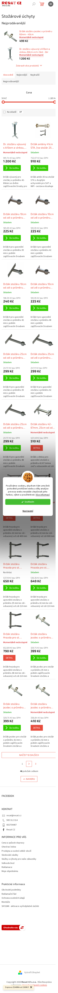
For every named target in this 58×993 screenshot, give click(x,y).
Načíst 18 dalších (29, 755)
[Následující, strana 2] (29, 764)
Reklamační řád (9, 894)
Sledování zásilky (10, 855)
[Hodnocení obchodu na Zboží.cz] (13, 927)
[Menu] (51, 4)
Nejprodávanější (11, 81)
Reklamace (7, 867)
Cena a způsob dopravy (13, 842)
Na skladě (14, 112)
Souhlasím (29, 501)
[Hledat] (34, 4)
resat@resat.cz (13, 815)
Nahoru (30, 779)
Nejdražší (34, 75)
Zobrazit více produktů (27, 65)
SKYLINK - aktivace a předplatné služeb (20, 906)
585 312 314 (12, 820)
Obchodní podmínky (11, 889)
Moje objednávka (10, 871)
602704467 (11, 824)
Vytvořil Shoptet (32, 972)
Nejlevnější (22, 75)
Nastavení (28, 511)
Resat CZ (10, 829)
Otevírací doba (9, 846)
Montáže (6, 902)
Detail (36, 448)
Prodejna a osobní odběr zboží (16, 851)
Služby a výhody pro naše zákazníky (19, 859)
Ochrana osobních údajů (13, 898)
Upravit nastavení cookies (34, 985)
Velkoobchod (8, 863)
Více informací (43, 494)
